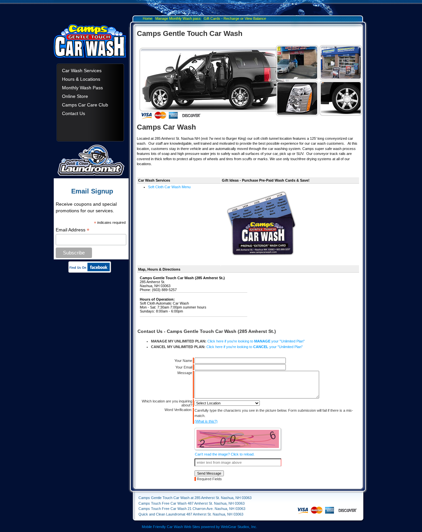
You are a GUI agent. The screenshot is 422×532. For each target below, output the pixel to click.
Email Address (72, 230)
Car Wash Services (82, 70)
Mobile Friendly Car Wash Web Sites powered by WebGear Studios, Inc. (199, 527)
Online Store (75, 96)
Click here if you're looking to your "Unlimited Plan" (256, 341)
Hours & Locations (81, 79)
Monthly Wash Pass (82, 87)
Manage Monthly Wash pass (178, 18)
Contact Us (73, 113)
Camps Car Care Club (85, 104)
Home (147, 18)
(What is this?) (206, 421)
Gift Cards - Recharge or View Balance (235, 18)
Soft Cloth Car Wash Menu (169, 187)
